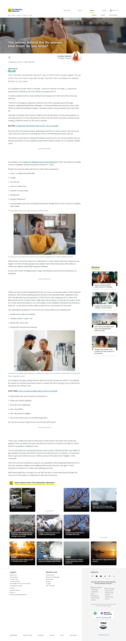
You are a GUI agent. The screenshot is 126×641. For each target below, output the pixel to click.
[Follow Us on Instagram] (96, 576)
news (13, 15)
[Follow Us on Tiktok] (105, 576)
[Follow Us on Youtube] (101, 576)
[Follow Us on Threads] (109, 576)
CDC (24, 380)
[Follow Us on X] (114, 576)
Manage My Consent (16, 586)
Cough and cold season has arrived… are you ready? (37, 126)
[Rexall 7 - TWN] (44, 71)
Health (25, 15)
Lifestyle (18, 15)
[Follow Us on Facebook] (92, 576)
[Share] (9, 57)
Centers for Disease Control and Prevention (39, 162)
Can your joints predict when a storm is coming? (38, 391)
